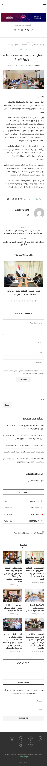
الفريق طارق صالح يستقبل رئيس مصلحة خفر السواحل (24, 445)
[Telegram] (28, 30)
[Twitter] (22, 30)
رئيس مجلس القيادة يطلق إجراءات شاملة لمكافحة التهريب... (23, 292)
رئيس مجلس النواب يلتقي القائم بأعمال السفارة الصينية (24, 452)
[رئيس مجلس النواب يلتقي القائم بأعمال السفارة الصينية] (12, 595)
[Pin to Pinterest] (13, 199)
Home (42, 42)
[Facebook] (25, 30)
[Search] (2, 4)
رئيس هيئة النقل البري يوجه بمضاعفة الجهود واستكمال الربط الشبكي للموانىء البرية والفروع (23, 460)
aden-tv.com (34, 65)
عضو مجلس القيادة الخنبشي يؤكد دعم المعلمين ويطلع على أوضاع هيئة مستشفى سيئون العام (23, 437)
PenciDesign (23, 756)
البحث (41, 399)
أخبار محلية (30, 42)
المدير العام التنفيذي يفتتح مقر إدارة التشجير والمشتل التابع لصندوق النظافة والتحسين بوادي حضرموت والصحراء (12, 641)
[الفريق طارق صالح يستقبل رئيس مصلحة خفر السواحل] (34, 595)
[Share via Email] (8, 199)
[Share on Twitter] (16, 199)
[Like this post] (21, 199)
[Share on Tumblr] (10, 199)
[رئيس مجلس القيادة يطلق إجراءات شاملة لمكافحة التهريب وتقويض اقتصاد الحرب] (23, 274)
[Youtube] (18, 30)
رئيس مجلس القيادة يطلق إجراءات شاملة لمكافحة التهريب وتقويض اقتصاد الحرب (25, 427)
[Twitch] (32, 30)
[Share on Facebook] (18, 199)
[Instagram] (15, 30)
